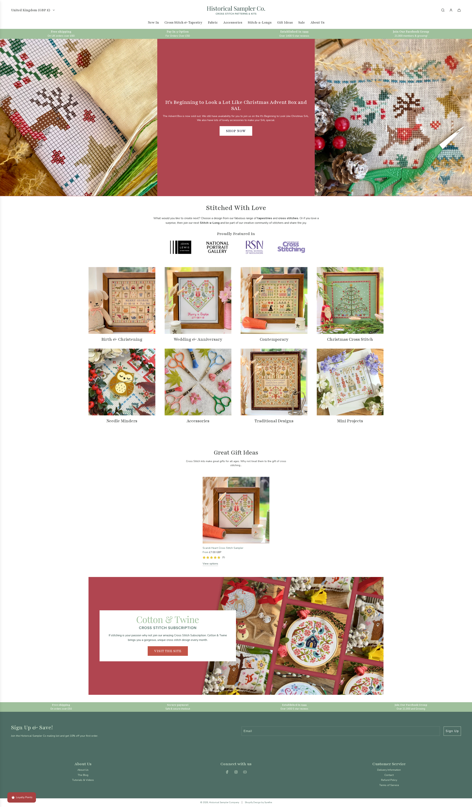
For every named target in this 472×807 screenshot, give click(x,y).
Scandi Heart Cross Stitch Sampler (223, 548)
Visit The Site (167, 651)
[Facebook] (227, 772)
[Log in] (451, 10)
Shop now (236, 131)
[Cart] (459, 10)
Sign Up (452, 731)
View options (210, 563)
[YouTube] (245, 772)
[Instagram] (236, 772)
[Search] (443, 10)
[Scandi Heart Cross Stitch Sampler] (236, 510)
